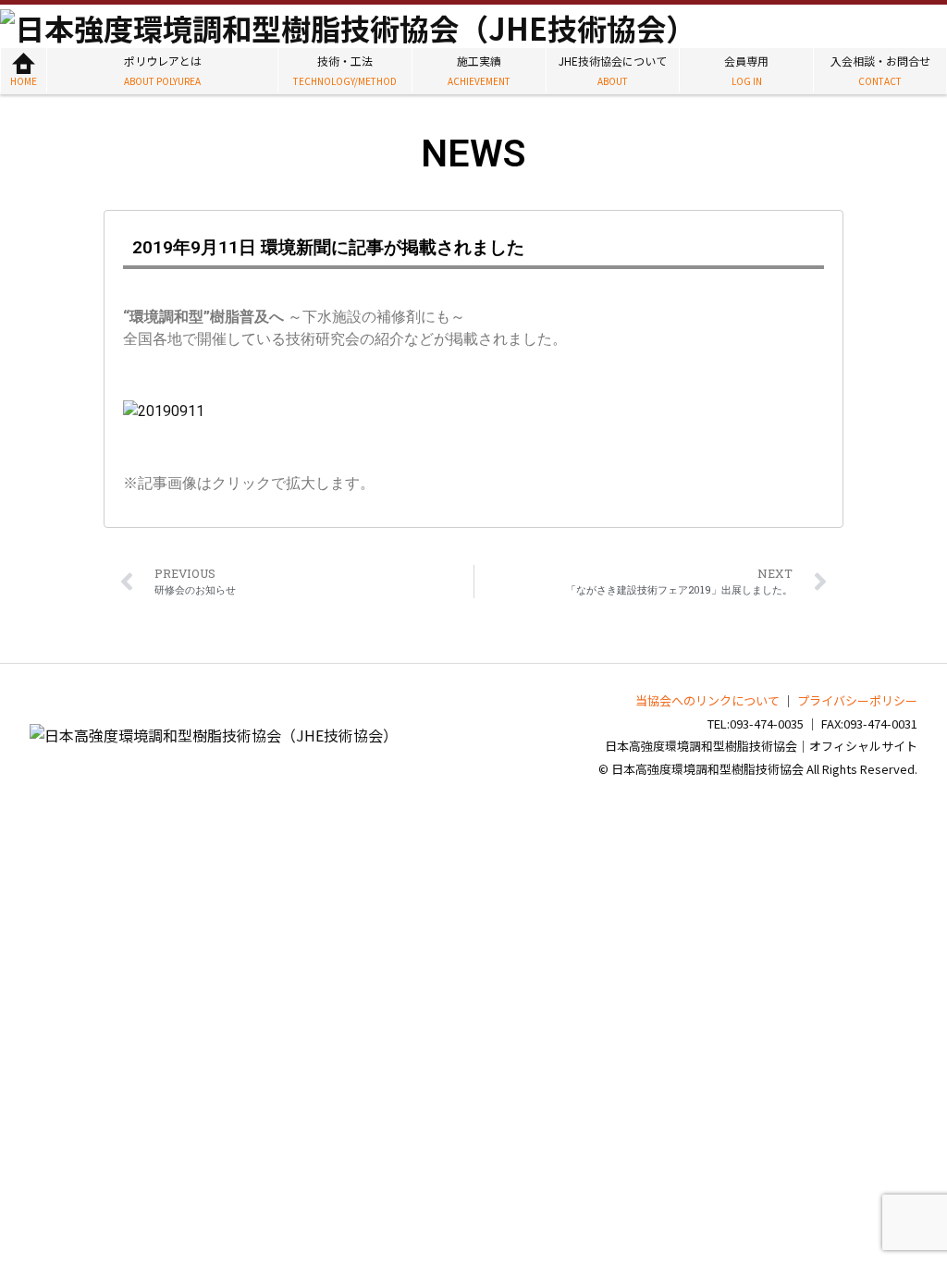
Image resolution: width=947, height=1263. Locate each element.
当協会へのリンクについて (707, 700)
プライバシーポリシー (857, 700)
